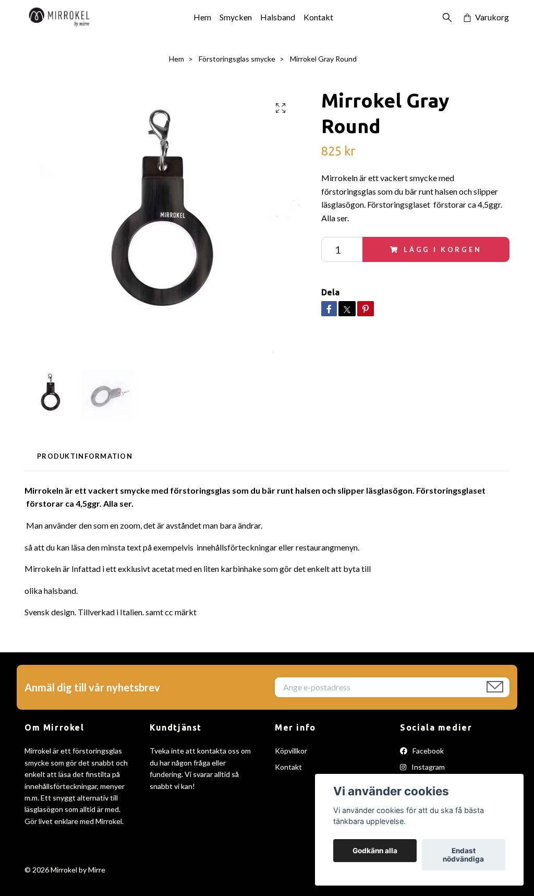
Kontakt (318, 17)
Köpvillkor (291, 750)
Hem (202, 17)
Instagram (427, 766)
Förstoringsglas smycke (237, 58)
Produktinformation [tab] (84, 456)
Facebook (427, 750)
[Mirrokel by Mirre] (59, 17)
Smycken (236, 17)
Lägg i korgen (443, 249)
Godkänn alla (375, 850)
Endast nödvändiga (463, 854)
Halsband (277, 17)
